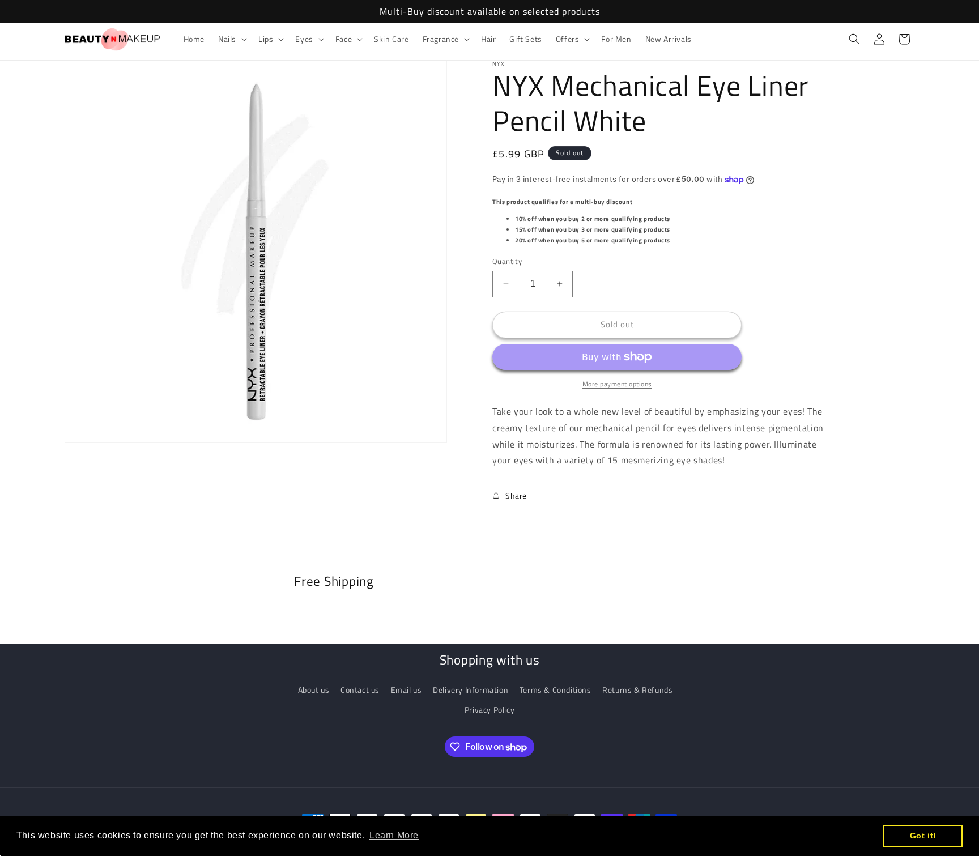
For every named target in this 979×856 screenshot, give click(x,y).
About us (314, 690)
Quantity (507, 261)
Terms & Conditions (555, 690)
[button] (231, 39)
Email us (406, 690)
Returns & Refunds (637, 690)
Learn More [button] (394, 835)
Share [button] (516, 495)
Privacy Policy (489, 710)
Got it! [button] (923, 835)
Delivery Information (470, 690)
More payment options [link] (617, 384)
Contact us (360, 690)
